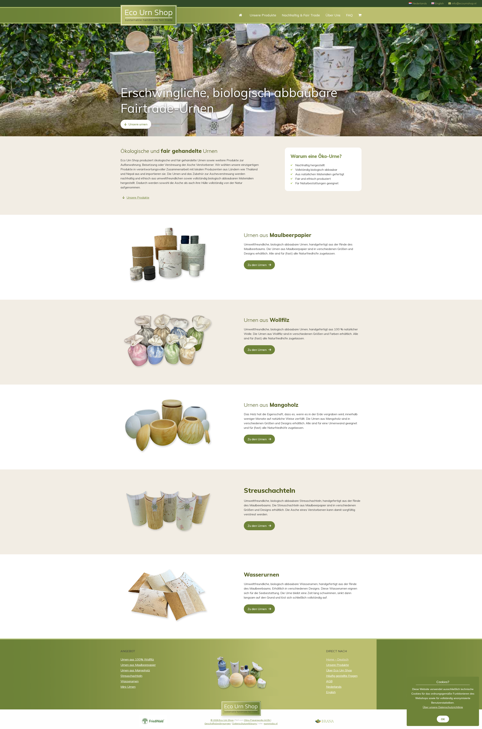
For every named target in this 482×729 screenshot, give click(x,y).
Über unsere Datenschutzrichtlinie (443, 707)
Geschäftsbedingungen (217, 723)
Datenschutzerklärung (244, 723)
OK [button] (443, 719)
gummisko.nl (271, 723)
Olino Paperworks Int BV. (257, 720)
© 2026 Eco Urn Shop (222, 720)
